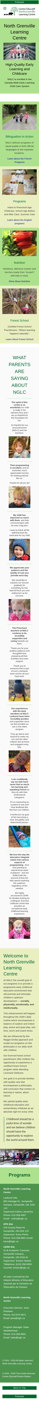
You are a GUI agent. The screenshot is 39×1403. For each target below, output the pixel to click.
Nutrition (19, 262)
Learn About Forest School (19, 339)
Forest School (19, 320)
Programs (19, 201)
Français (19, 2)
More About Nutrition (19, 281)
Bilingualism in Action (19, 136)
